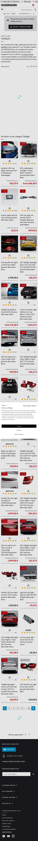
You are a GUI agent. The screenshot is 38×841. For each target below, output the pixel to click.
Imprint (34, 405)
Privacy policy (27, 405)
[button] (5, 405)
